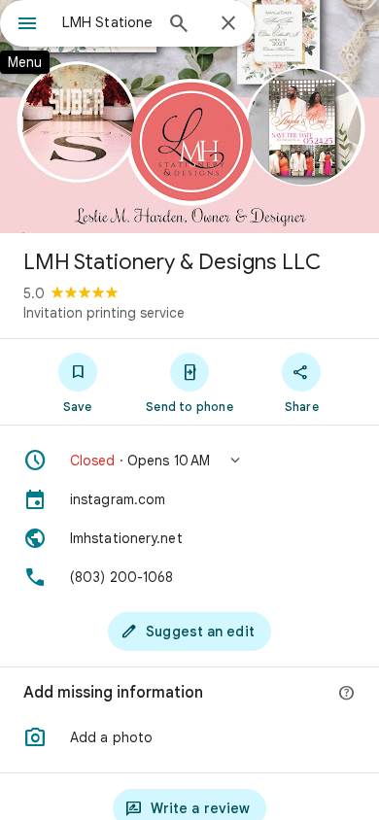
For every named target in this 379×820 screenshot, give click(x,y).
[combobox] (107, 22)
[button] (189, 460)
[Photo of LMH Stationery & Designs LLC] (189, 116)
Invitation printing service (104, 313)
